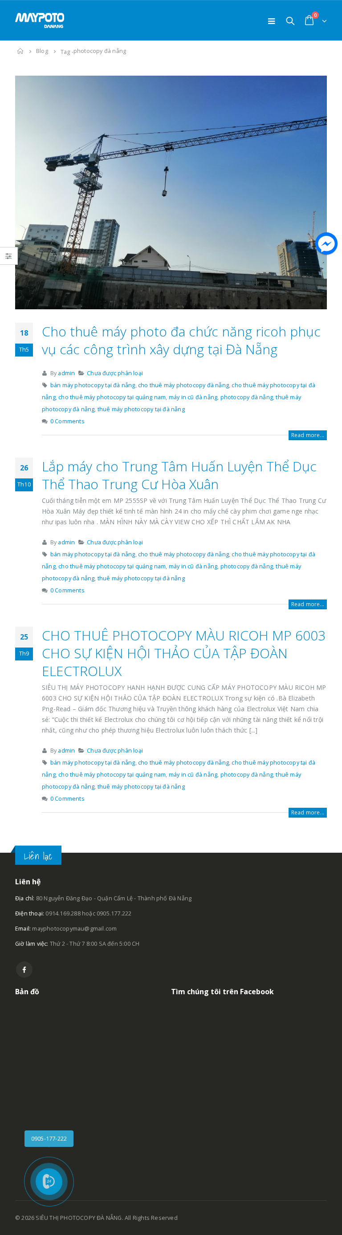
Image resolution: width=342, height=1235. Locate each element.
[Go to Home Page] (20, 51)
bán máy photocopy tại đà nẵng (92, 385)
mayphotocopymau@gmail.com (74, 928)
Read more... (307, 435)
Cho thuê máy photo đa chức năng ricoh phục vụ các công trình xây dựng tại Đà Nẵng (181, 340)
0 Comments (67, 421)
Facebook (24, 969)
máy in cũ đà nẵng (193, 397)
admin (66, 373)
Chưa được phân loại (115, 373)
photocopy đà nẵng (246, 397)
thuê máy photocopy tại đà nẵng (141, 409)
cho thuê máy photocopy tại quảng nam (112, 397)
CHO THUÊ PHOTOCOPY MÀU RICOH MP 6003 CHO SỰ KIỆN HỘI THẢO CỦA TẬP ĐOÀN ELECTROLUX (184, 653)
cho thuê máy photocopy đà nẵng (183, 385)
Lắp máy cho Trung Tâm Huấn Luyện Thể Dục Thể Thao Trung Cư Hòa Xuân (179, 475)
